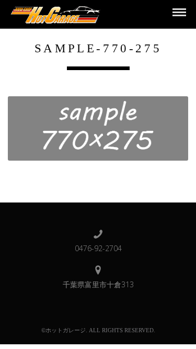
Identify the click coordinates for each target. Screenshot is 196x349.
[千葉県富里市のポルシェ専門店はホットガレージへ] (54, 13)
